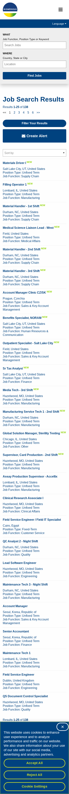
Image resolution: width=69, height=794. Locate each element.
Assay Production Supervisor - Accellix (30, 476)
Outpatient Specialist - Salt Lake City (28, 343)
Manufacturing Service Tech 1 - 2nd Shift (31, 411)
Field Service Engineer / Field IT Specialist (32, 519)
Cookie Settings (34, 786)
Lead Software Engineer (19, 562)
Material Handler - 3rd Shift (21, 271)
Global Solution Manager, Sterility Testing (31, 433)
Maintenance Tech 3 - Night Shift (25, 584)
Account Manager (15, 606)
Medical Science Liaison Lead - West (28, 227)
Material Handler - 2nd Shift (21, 249)
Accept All (34, 763)
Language (58, 23)
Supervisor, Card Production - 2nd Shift (30, 454)
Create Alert (36, 136)
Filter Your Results (34, 123)
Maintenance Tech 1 (17, 653)
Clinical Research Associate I (23, 498)
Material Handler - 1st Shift (21, 206)
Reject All (34, 775)
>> (38, 112)
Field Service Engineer (18, 674)
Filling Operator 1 (15, 184)
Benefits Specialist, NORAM (22, 317)
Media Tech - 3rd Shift (18, 390)
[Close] (62, 727)
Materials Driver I (14, 163)
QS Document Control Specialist (25, 696)
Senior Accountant (16, 631)
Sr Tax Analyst (13, 368)
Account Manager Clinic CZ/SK (24, 292)
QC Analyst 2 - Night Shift (20, 541)
